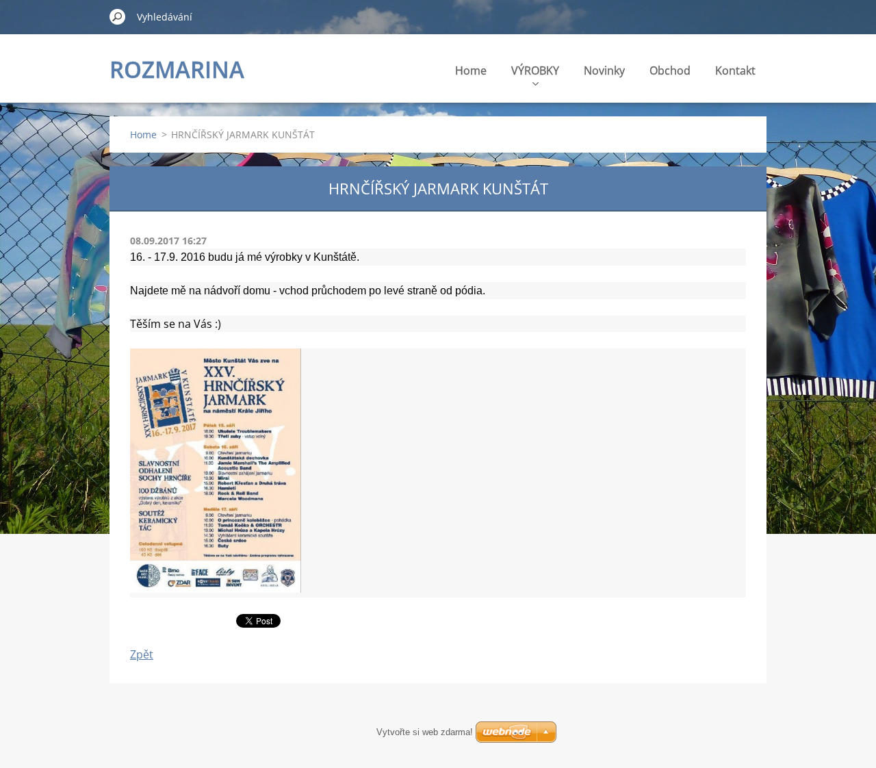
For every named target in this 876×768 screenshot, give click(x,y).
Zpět (141, 654)
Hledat (118, 16)
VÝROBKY (535, 70)
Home (471, 70)
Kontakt (735, 70)
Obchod (670, 70)
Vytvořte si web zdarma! (424, 732)
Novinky (604, 70)
